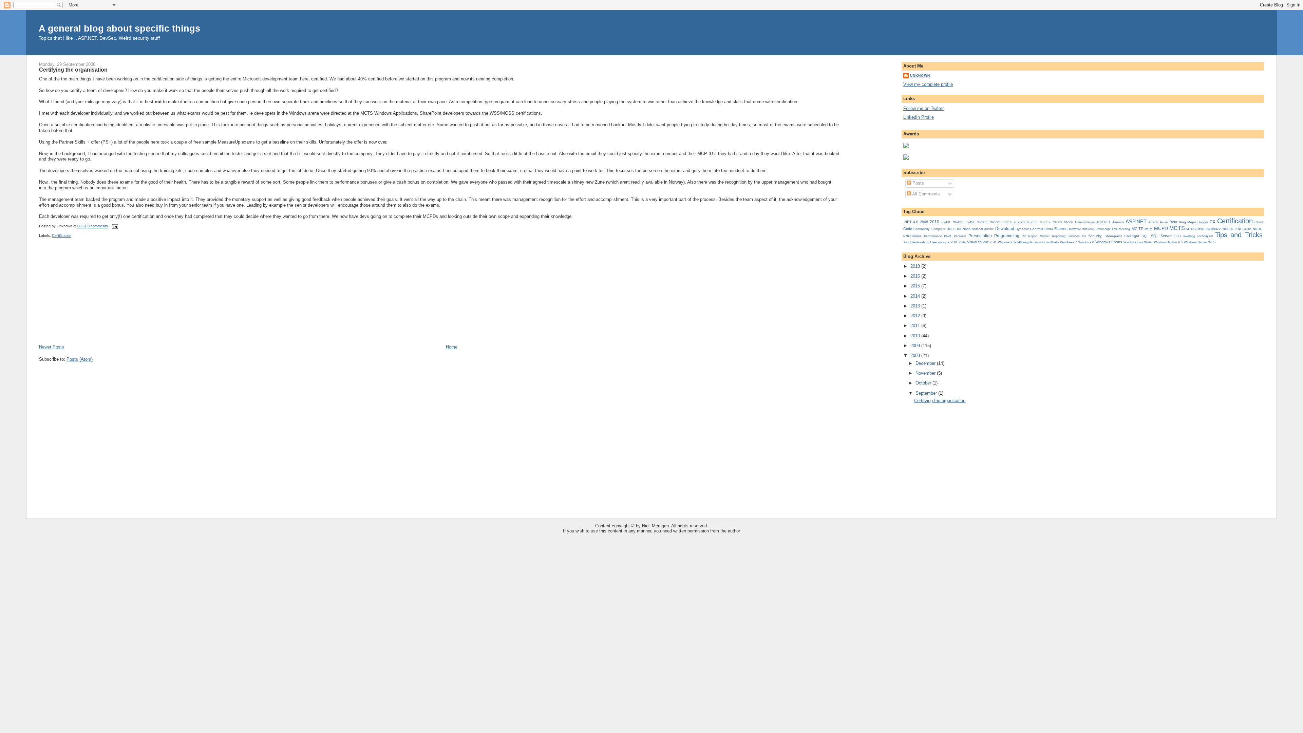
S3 (1084, 236)
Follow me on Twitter (923, 108)
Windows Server (1195, 242)
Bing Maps (1187, 222)
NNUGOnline (912, 236)
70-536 (1032, 222)
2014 (915, 296)
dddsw (989, 229)
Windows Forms (1108, 242)
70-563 (1057, 222)
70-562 (1045, 222)
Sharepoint (1113, 236)
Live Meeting (1121, 229)
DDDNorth (963, 229)
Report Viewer (1038, 236)
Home (451, 347)
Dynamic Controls (1029, 229)
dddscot (977, 229)
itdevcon (1088, 229)
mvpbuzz (1213, 229)
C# (1212, 222)
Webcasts (1005, 242)
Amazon (1118, 222)
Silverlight (1131, 236)
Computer (938, 229)
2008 (924, 222)
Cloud (1258, 222)
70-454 (970, 222)
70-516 (1007, 222)
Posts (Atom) (80, 359)
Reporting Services (1066, 236)
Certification (61, 235)
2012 (915, 315)
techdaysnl (1205, 236)
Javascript (1103, 229)
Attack (1153, 222)
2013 (915, 305)
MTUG (1191, 229)
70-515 (994, 222)
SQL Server (1161, 236)
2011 (915, 325)
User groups (939, 242)
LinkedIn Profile (918, 117)
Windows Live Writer (1138, 242)
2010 (934, 222)
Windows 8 (1086, 242)
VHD (953, 242)
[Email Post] (114, 226)
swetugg (1189, 236)
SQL (1145, 236)
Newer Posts (51, 347)
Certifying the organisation (73, 70)
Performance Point (937, 236)
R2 (1024, 236)
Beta (1173, 222)
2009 (915, 345)
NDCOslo (1244, 229)
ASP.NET (1136, 221)
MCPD (1161, 228)
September (926, 393)
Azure (1164, 222)
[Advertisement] (90, 296)
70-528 (1019, 222)
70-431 (945, 222)
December (926, 363)
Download (1004, 229)
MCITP (1137, 229)
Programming (1006, 235)
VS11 (993, 242)
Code (907, 229)
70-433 (957, 222)
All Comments (925, 193)
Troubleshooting (916, 242)
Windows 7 (1068, 242)
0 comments (98, 226)
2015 (915, 285)
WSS (1211, 242)
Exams (1060, 229)
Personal (960, 236)
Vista (962, 242)
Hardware (1074, 229)
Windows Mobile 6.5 (1168, 242)
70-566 (1068, 222)
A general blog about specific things (119, 28)
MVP (1200, 229)
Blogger (1202, 222)
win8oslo (1052, 242)
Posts (917, 183)
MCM (1148, 229)
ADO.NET (1103, 222)
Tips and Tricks (1238, 235)
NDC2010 (1229, 229)
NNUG (1257, 229)
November (926, 373)
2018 (915, 266)
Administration (1085, 222)
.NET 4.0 (910, 222)
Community (921, 229)
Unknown (920, 75)
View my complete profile (928, 84)
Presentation (980, 235)
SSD (1177, 236)
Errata (1048, 229)
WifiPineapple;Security (1029, 242)
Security (1095, 236)
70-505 (981, 222)
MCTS (1177, 228)
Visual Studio (977, 242)
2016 (915, 276)
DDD (950, 229)
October (923, 383)
